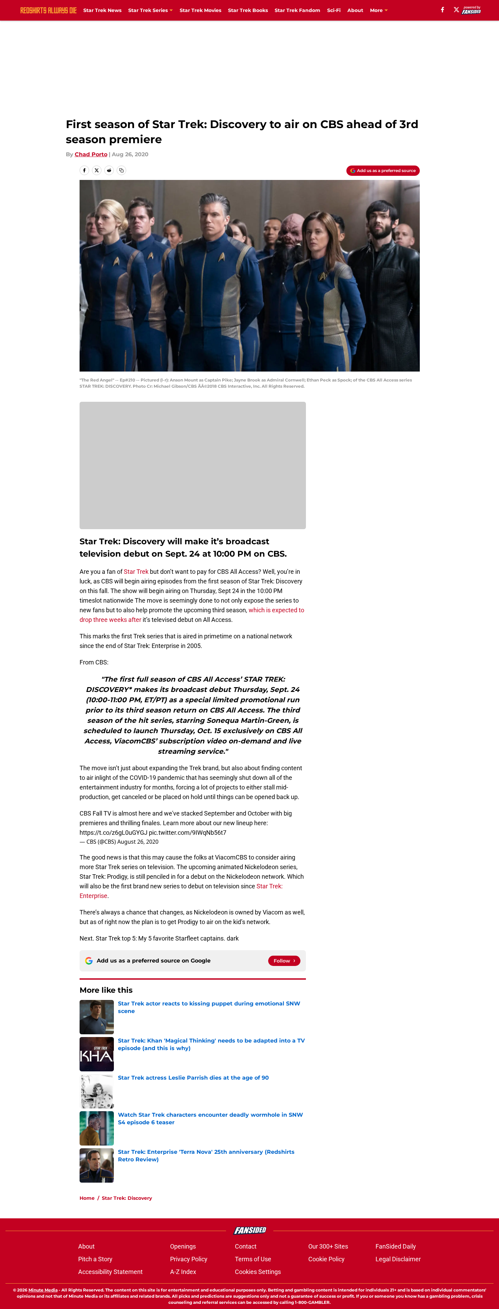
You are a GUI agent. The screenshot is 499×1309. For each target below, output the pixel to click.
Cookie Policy (326, 1259)
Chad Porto (91, 154)
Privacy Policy (188, 1259)
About (355, 10)
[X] (456, 9)
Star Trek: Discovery (127, 1198)
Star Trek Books (248, 10)
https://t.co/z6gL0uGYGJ (113, 832)
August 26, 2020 (137, 841)
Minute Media (43, 1290)
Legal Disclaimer (398, 1259)
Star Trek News (102, 10)
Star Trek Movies (200, 10)
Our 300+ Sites (328, 1246)
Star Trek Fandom (297, 10)
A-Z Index (183, 1271)
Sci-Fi (334, 10)
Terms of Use (253, 1259)
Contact (246, 1246)
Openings (183, 1246)
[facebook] (442, 9)
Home (87, 1198)
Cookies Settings (258, 1271)
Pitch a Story (95, 1259)
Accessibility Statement (110, 1271)
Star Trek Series (148, 10)
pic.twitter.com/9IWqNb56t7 (187, 832)
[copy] (121, 170)
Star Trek (136, 571)
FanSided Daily (396, 1246)
